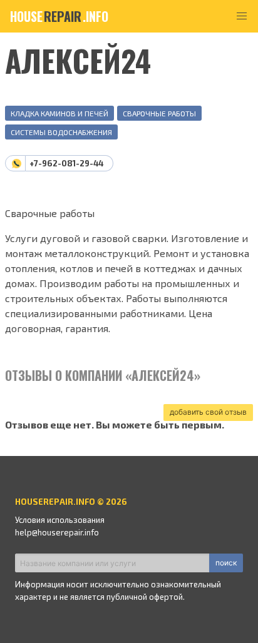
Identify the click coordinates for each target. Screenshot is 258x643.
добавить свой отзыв (208, 412)
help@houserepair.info (57, 532)
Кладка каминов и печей (59, 113)
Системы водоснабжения (61, 132)
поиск (226, 562)
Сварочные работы (159, 113)
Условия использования (60, 520)
